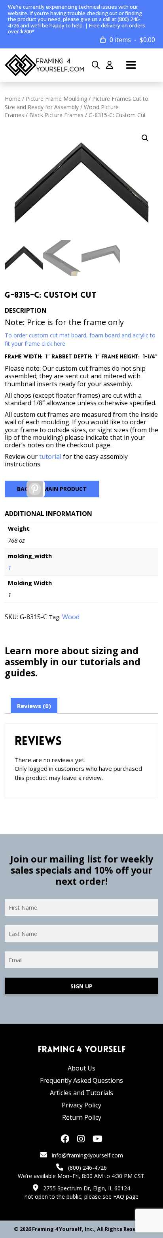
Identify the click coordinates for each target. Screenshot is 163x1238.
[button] (145, 138)
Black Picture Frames (56, 115)
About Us (81, 1068)
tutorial (50, 456)
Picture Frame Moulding (56, 98)
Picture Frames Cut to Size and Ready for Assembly (76, 103)
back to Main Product (52, 489)
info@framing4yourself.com (87, 1155)
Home (13, 98)
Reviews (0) (34, 706)
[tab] (34, 706)
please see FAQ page (111, 1196)
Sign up (81, 986)
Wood (71, 616)
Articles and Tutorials (81, 1092)
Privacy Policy (81, 1105)
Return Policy (81, 1117)
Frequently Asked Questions (81, 1080)
